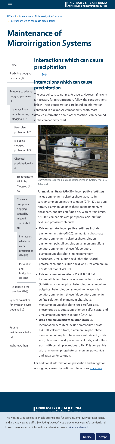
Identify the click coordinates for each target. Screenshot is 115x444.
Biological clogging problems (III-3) (23, 145)
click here (96, 368)
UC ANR (11, 16)
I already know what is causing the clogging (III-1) (23, 114)
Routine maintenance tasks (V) (20, 332)
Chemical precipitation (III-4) (23, 163)
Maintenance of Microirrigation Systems (40, 16)
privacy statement (78, 427)
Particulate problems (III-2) (23, 130)
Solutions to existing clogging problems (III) (21, 96)
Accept (103, 437)
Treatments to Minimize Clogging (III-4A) (25, 184)
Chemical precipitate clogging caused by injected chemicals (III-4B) (24, 214)
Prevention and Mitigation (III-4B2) (25, 271)
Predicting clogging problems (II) (20, 76)
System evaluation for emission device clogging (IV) (20, 304)
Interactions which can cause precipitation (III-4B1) (26, 246)
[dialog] (57, 427)
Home (13, 65)
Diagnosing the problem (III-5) (20, 289)
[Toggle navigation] (9, 4)
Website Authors (19, 345)
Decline (87, 437)
